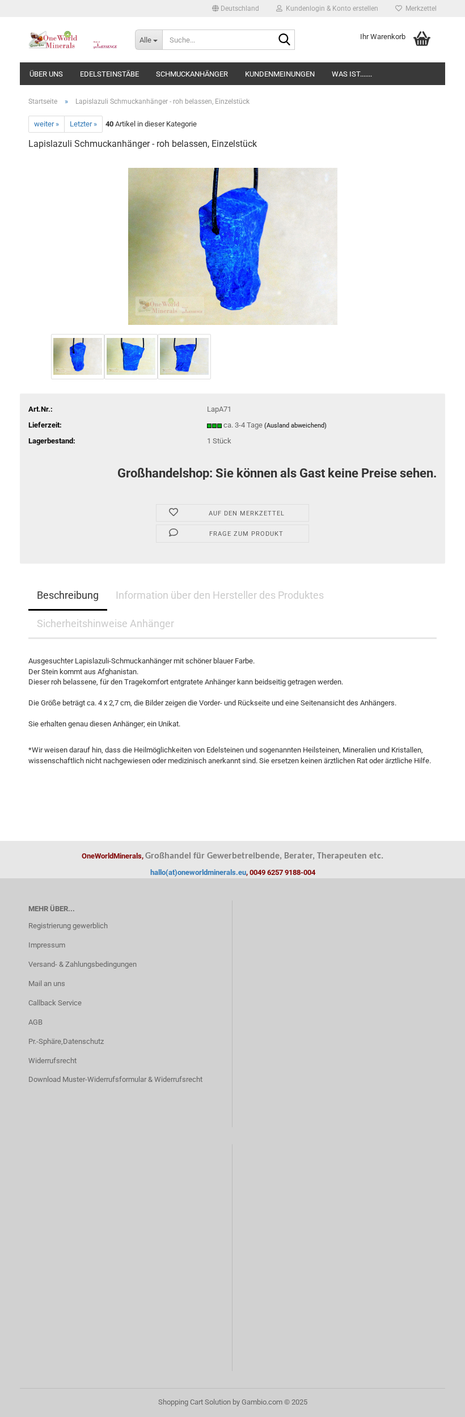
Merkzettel (419, 8)
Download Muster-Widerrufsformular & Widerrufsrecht (115, 1079)
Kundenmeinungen (280, 74)
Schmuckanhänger (192, 74)
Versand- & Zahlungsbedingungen (82, 964)
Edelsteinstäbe (109, 74)
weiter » (46, 124)
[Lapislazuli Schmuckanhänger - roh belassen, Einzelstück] (232, 245)
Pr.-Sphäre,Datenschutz (66, 1041)
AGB (35, 1022)
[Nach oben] (434, 1400)
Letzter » (83, 124)
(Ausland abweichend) (295, 425)
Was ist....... (352, 74)
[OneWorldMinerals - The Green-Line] (73, 39)
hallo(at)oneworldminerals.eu (198, 872)
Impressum (46, 945)
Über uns (46, 74)
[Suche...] (284, 40)
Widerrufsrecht (52, 1060)
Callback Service (55, 1003)
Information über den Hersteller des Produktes (220, 595)
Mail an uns (46, 983)
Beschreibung (68, 595)
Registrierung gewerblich (68, 925)
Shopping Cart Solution (194, 1402)
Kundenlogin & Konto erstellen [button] (330, 8)
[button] (236, 8)
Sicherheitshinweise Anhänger (105, 623)
